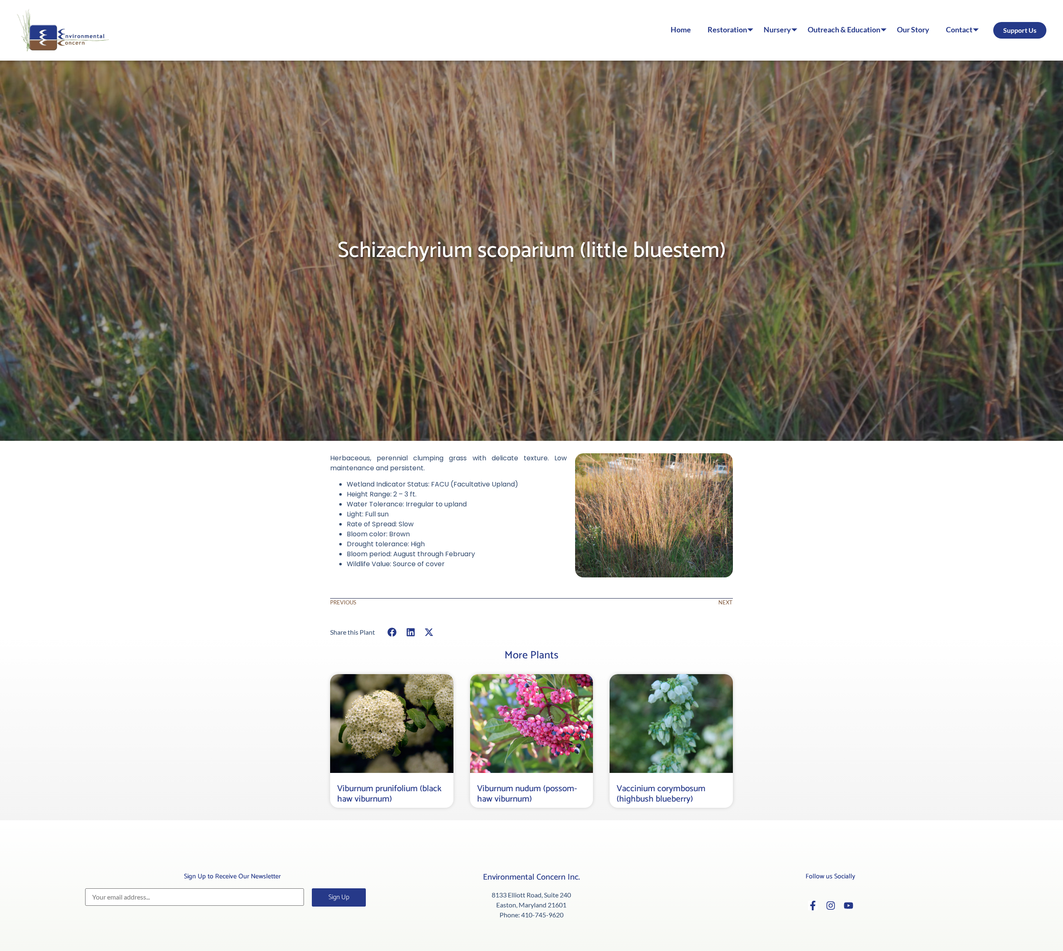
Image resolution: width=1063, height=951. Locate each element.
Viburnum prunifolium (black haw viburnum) (389, 794)
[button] (392, 632)
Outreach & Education (844, 29)
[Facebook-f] (813, 905)
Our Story (913, 29)
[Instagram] (830, 905)
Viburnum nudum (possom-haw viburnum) (527, 794)
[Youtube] (848, 905)
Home (681, 29)
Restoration (727, 29)
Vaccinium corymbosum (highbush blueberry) (661, 794)
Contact (959, 29)
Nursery (777, 29)
